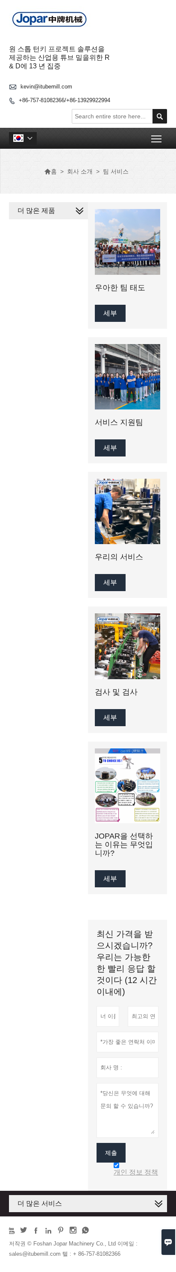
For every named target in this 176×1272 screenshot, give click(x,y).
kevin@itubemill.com (46, 86)
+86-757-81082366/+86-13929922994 (64, 100)
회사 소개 (80, 171)
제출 (111, 1152)
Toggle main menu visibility (156, 138)
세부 (110, 313)
